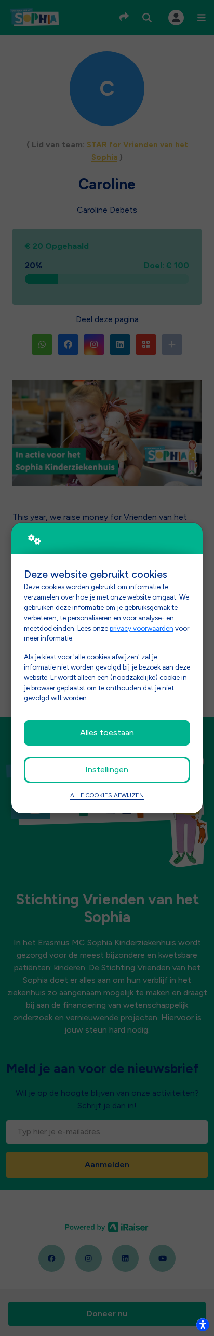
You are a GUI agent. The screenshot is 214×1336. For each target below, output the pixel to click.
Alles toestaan (107, 732)
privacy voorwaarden (141, 628)
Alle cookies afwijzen (107, 795)
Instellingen (106, 769)
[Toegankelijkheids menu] (202, 1324)
